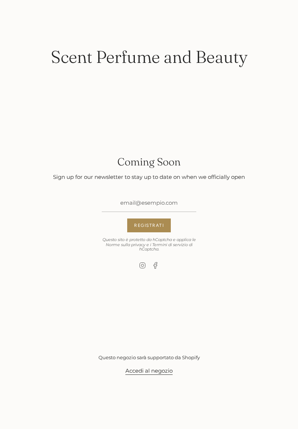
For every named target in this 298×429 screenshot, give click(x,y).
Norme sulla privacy (125, 244)
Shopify (191, 357)
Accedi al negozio (149, 370)
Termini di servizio (170, 244)
